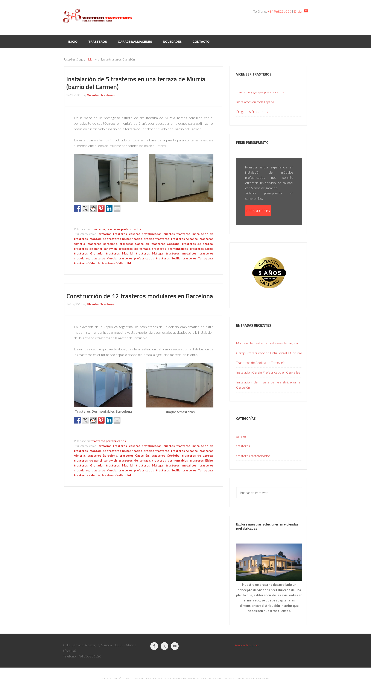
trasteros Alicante (184, 239)
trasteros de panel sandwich (95, 248)
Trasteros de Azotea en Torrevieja (260, 363)
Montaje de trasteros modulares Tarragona (267, 343)
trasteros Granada (88, 253)
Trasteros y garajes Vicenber (97, 17)
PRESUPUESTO (258, 211)
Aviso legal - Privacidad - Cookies (189, 678)
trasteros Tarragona (197, 258)
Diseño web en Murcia (251, 678)
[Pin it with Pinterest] (101, 208)
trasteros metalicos (181, 253)
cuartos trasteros (177, 234)
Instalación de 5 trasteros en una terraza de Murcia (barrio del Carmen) (135, 83)
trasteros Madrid (119, 253)
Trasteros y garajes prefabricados (260, 92)
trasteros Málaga (149, 253)
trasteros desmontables (170, 248)
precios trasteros (156, 239)
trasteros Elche (201, 248)
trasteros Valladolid (116, 263)
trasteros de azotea (197, 243)
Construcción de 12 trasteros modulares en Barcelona (139, 296)
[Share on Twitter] (85, 208)
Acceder (225, 678)
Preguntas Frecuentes (252, 112)
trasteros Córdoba (165, 243)
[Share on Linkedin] (109, 208)
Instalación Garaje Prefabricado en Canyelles (268, 372)
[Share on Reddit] (93, 208)
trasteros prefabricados (123, 229)
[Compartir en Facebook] (77, 208)
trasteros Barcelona (102, 243)
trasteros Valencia (87, 263)
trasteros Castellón (134, 243)
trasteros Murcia (104, 258)
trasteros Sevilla (168, 258)
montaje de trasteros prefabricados (116, 239)
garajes (241, 436)
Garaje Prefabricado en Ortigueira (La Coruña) (269, 353)
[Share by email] (117, 208)
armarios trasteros (113, 234)
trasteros (98, 229)
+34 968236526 (279, 11)
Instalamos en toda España (255, 102)
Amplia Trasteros (247, 645)
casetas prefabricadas (145, 234)
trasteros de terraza (134, 248)
